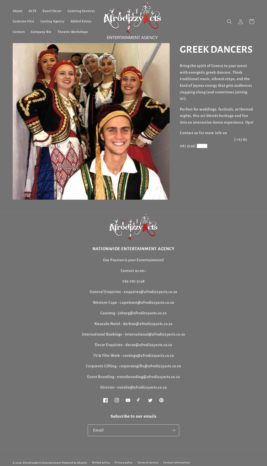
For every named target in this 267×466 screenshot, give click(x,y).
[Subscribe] (173, 430)
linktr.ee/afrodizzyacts (227, 146)
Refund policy (101, 462)
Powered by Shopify (74, 463)
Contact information (176, 462)
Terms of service (148, 462)
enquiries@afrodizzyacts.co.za (206, 139)
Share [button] (190, 161)
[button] (229, 21)
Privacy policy (124, 462)
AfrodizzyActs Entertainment (42, 463)
